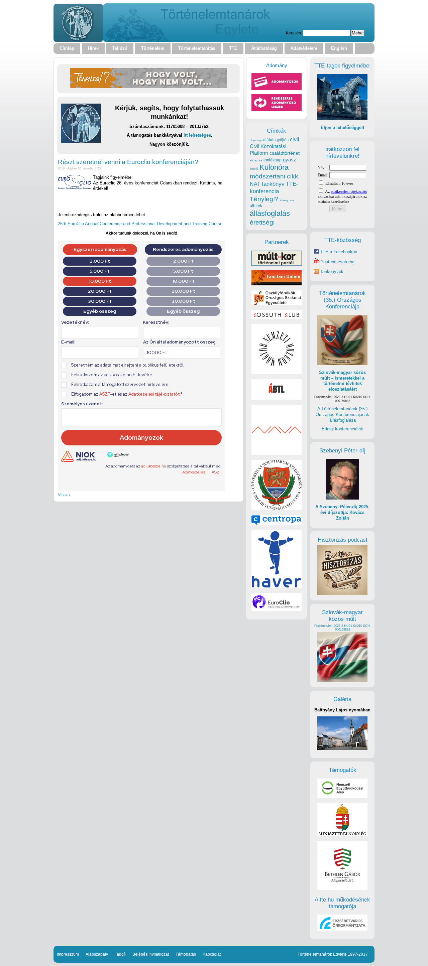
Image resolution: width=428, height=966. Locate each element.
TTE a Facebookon (338, 251)
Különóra (274, 167)
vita (292, 200)
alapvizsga (256, 140)
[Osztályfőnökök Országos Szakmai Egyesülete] (276, 303)
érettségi (262, 222)
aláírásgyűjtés (276, 140)
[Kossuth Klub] (276, 317)
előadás (256, 160)
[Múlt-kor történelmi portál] (276, 264)
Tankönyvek (331, 271)
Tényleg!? (264, 198)
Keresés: (294, 33)
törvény (284, 200)
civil (294, 139)
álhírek (256, 205)
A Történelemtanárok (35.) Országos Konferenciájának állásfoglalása (342, 414)
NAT (255, 184)
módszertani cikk (274, 176)
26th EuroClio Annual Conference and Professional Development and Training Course (140, 223)
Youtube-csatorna (336, 261)
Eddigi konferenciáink (342, 428)
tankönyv (273, 184)
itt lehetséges (197, 135)
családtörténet (285, 153)
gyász (289, 159)
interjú (254, 168)
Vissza (64, 495)
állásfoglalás (270, 213)
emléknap (272, 160)
